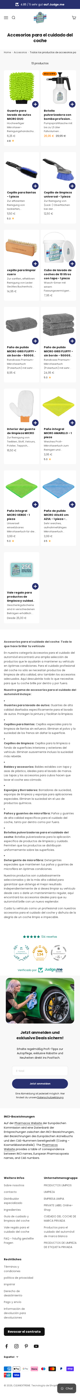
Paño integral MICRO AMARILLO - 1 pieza (58, 433)
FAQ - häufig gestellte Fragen (19, 1241)
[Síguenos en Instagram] (16, 1346)
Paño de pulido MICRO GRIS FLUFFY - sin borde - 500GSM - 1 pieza (21, 353)
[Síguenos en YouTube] (36, 1346)
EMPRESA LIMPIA (54, 1199)
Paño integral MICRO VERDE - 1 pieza (18, 515)
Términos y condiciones (12, 1269)
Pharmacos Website (29, 1123)
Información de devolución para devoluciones (15, 1313)
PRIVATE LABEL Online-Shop (58, 1207)
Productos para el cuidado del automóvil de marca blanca (59, 1232)
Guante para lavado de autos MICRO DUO (19, 115)
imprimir (9, 1284)
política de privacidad (18, 1278)
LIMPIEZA (49, 1192)
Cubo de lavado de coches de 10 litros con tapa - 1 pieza (58, 274)
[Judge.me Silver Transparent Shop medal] (58, 953)
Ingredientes (12, 1210)
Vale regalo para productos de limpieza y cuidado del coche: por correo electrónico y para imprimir (21, 603)
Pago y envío (12, 1302)
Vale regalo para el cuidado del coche (16, 1230)
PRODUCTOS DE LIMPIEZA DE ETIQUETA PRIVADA (60, 1245)
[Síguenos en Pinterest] (26, 1346)
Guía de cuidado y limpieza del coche (17, 1218)
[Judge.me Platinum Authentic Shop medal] (21, 953)
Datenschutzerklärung (50, 1097)
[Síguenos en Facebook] (6, 1346)
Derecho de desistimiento (13, 1293)
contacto (10, 1192)
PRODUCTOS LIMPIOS (58, 1185)
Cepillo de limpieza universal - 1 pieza (58, 194)
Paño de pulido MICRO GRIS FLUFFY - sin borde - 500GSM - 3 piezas (58, 353)
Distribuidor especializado (13, 1201)
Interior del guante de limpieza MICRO (21, 431)
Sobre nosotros (14, 1185)
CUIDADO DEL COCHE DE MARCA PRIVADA (60, 1218)
